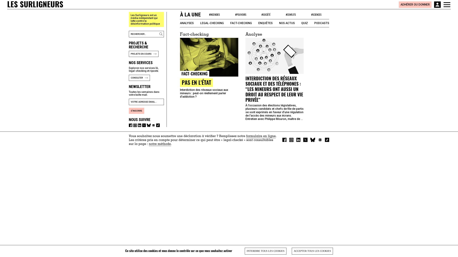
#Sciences (316, 14)
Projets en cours (141, 54)
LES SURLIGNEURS (35, 4)
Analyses (187, 23)
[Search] (161, 34)
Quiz (304, 23)
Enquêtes (265, 23)
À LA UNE (190, 14)
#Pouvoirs (240, 14)
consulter (137, 78)
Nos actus (287, 23)
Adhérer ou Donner (415, 4)
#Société (266, 14)
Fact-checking (241, 23)
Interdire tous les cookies (265, 251)
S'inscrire (136, 111)
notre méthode (160, 144)
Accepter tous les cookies (312, 251)
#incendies (214, 14)
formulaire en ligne (261, 136)
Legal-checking (212, 23)
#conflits (291, 14)
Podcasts (321, 23)
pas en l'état (196, 82)
